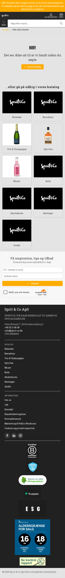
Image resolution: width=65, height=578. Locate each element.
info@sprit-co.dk (14, 330)
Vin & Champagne (17, 149)
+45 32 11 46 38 (12, 327)
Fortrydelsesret (13, 418)
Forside (5, 30)
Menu (4, 25)
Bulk (48, 181)
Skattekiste (16, 213)
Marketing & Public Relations (20, 423)
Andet (16, 245)
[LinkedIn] (14, 435)
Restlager (48, 213)
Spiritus (48, 149)
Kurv (61, 17)
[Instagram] (20, 435)
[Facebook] (7, 435)
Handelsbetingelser (15, 414)
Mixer (16, 181)
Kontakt (9, 409)
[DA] (5, 15)
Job (6, 404)
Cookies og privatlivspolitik (20, 428)
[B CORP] (32, 451)
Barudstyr (48, 117)
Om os (8, 400)
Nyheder (17, 117)
